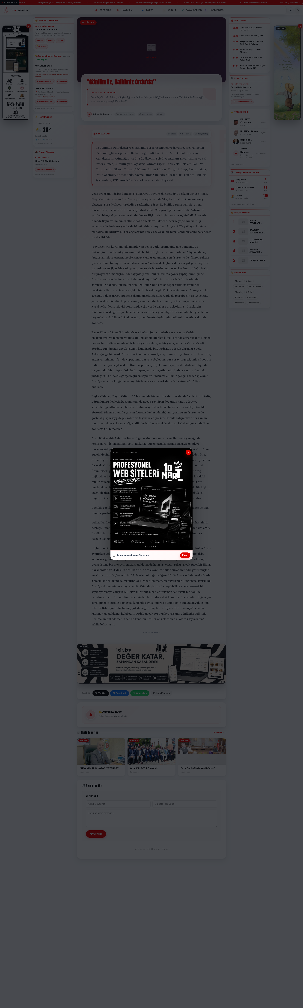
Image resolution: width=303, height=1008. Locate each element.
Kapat (185, 555)
